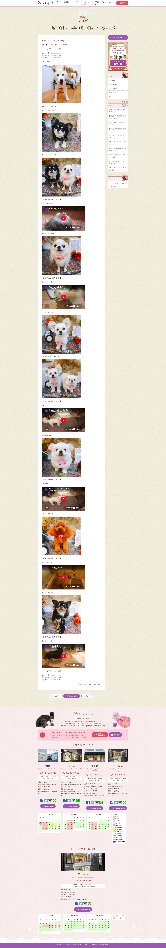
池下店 (98, 684)
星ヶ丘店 (111, 92)
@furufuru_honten (55, 53)
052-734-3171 (95, 774)
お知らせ (111, 96)
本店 (110, 80)
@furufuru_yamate (55, 55)
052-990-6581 (84, 880)
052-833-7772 (72, 773)
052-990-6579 (119, 774)
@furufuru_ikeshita (55, 57)
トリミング (116, 183)
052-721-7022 (49, 773)
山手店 (110, 84)
